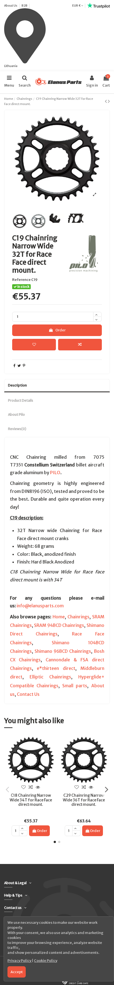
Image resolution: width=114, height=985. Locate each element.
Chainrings (78, 616)
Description (17, 385)
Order (60, 330)
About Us (11, 5)
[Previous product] (106, 101)
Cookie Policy (45, 960)
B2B (24, 5)
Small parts (74, 685)
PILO (55, 472)
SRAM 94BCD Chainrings (59, 625)
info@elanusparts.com (40, 605)
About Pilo (16, 414)
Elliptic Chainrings (50, 677)
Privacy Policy (19, 960)
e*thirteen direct (56, 668)
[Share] (14, 365)
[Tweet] (19, 365)
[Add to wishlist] (34, 344)
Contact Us (28, 694)
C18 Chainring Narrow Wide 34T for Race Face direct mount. (31, 800)
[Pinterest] (24, 365)
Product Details (20, 400)
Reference (21, 279)
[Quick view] (38, 787)
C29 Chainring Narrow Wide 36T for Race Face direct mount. (84, 800)
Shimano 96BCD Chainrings (63, 651)
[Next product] (109, 101)
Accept (17, 972)
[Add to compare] (80, 344)
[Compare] (30, 787)
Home (59, 616)
